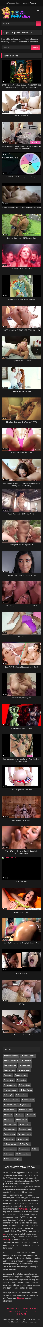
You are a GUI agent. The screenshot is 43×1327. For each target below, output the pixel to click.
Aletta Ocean (26, 1065)
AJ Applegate (11, 1065)
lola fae (20, 1114)
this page (20, 1298)
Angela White (22, 1075)
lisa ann (9, 1114)
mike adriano (26, 1129)
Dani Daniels (27, 1090)
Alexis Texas (25, 1070)
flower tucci (22, 1095)
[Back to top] (35, 1320)
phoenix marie (26, 1134)
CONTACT (21, 1314)
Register (33, 3)
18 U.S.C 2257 (31, 1311)
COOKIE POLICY (12, 1309)
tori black (9, 1154)
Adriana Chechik (12, 1060)
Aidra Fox (27, 1060)
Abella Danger (29, 1056)
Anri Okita (9, 1080)
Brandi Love (25, 1085)
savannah (24, 1149)
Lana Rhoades (26, 1110)
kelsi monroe (10, 1110)
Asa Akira (22, 1080)
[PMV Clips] (17, 13)
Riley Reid (25, 1144)
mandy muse (11, 1124)
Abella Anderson (12, 1056)
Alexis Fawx (10, 1070)
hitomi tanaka (29, 1100)
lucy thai (32, 1114)
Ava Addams (10, 1085)
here (4, 1234)
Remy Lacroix (11, 1144)
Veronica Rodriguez (13, 1159)
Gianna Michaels (12, 1100)
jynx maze (25, 1105)
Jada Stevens (11, 1105)
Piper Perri (10, 1139)
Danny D (9, 1095)
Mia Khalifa (25, 1124)
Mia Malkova (10, 1129)
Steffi (36, 1149)
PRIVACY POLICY (30, 1309)
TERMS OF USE (13, 1311)
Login (25, 3)
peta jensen (10, 1134)
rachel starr (24, 1139)
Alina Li (8, 1075)
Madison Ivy (22, 1119)
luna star (9, 1119)
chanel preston (11, 1090)
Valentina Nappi (24, 1154)
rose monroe (10, 1149)
